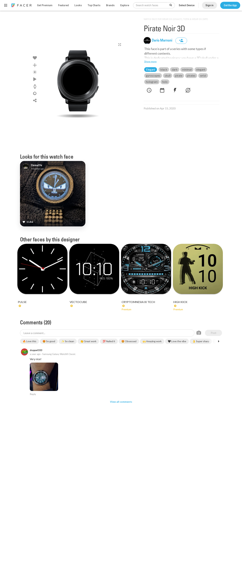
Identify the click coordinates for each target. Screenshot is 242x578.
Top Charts (94, 5)
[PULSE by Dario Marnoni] (42, 269)
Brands (110, 5)
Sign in (209, 5)
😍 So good (49, 341)
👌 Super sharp (200, 341)
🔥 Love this (29, 341)
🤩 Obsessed (128, 341)
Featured (63, 5)
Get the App (230, 5)
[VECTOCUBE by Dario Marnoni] (94, 269)
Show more (150, 61)
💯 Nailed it (109, 341)
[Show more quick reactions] (218, 341)
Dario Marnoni (162, 40)
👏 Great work (88, 341)
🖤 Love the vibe (177, 341)
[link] (21, 5)
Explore (124, 5)
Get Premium (44, 5)
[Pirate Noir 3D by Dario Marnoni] (78, 81)
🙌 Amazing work (152, 341)
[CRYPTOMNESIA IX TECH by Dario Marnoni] (146, 269)
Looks (78, 5)
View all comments (121, 401)
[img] (147, 40)
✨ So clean (67, 341)
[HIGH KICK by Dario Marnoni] (198, 269)
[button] (230, 5)
